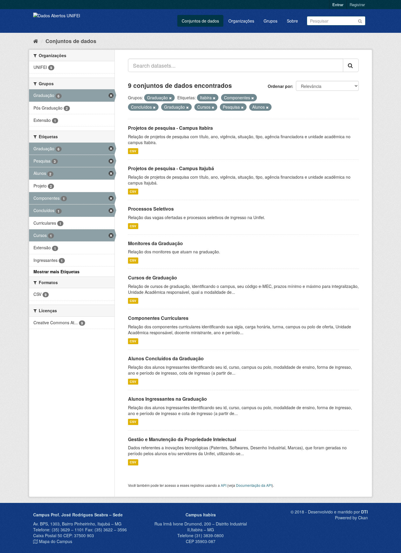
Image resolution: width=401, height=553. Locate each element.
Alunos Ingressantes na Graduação (167, 398)
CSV (133, 151)
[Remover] (170, 97)
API (223, 485)
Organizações (241, 21)
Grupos (270, 21)
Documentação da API (254, 485)
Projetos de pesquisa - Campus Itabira (170, 127)
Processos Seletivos (151, 208)
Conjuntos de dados (200, 21)
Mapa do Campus (55, 541)
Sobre (292, 21)
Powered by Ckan (351, 517)
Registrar (357, 4)
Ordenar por (280, 86)
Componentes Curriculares (158, 318)
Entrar (337, 4)
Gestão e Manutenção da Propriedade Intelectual (182, 439)
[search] (351, 65)
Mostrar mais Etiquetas (56, 271)
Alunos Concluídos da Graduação (166, 358)
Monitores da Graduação (155, 243)
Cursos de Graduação (152, 277)
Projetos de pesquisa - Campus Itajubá (171, 168)
